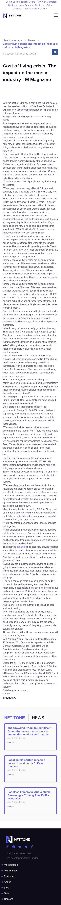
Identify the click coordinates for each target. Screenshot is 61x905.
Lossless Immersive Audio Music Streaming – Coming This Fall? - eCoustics (29, 795)
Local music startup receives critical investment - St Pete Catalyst (26, 763)
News (31, 40)
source (6, 693)
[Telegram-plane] (26, 847)
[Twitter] (20, 847)
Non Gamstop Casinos (31, 5)
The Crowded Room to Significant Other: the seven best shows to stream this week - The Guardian (29, 731)
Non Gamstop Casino (35, 8)
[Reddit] (14, 847)
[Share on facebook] (55, 52)
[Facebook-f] (32, 847)
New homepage (12, 40)
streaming (22, 547)
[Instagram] (8, 847)
